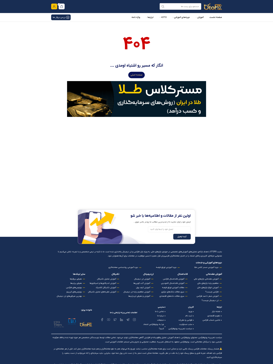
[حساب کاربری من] (54, 6)
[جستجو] (163, 6)
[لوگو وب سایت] (213, 6)
